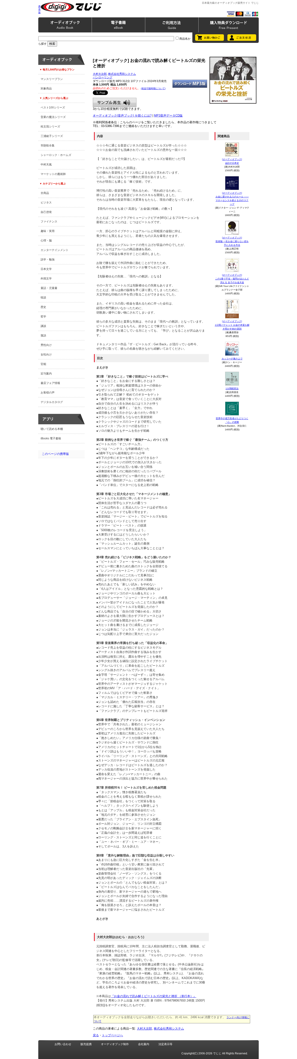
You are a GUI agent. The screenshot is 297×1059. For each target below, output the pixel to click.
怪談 (43, 297)
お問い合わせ (63, 1044)
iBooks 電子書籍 (51, 438)
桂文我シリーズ (50, 126)
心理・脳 (46, 240)
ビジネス (46, 202)
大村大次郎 (100, 74)
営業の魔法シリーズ (53, 117)
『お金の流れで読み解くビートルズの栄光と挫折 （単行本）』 (153, 996)
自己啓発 (46, 212)
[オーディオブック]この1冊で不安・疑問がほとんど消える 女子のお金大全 (232, 279)
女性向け (46, 354)
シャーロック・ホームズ (56, 155)
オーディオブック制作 (115, 1044)
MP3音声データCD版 (168, 115)
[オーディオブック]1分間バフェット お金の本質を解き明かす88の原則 (232, 325)
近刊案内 (46, 373)
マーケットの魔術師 (53, 174)
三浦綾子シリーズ (52, 136)
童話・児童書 (49, 288)
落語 (43, 335)
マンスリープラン (52, 79)
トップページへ (112, 1035)
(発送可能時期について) (153, 88)
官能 (43, 364)
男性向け (46, 345)
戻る (96, 1035)
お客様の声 (48, 392)
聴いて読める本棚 (52, 429)
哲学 (43, 316)
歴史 (43, 307)
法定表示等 (165, 1044)
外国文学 (46, 278)
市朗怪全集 (48, 145)
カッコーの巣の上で (232, 358)
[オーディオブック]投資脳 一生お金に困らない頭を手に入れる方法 (232, 241)
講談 (43, 326)
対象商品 (46, 88)
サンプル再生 (114, 102)
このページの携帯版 (55, 454)
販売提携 (86, 1044)
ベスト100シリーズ (53, 107)
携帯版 (39, 9)
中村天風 (46, 164)
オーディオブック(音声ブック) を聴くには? (122, 115)
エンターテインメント (54, 250)
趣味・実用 (48, 231)
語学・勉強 (48, 259)
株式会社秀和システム (122, 74)
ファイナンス (49, 221)
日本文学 (46, 269)
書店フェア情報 (50, 383)
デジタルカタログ (52, 402)
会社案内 (143, 1044)
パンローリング (102, 77)
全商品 (45, 193)
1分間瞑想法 (232, 388)
